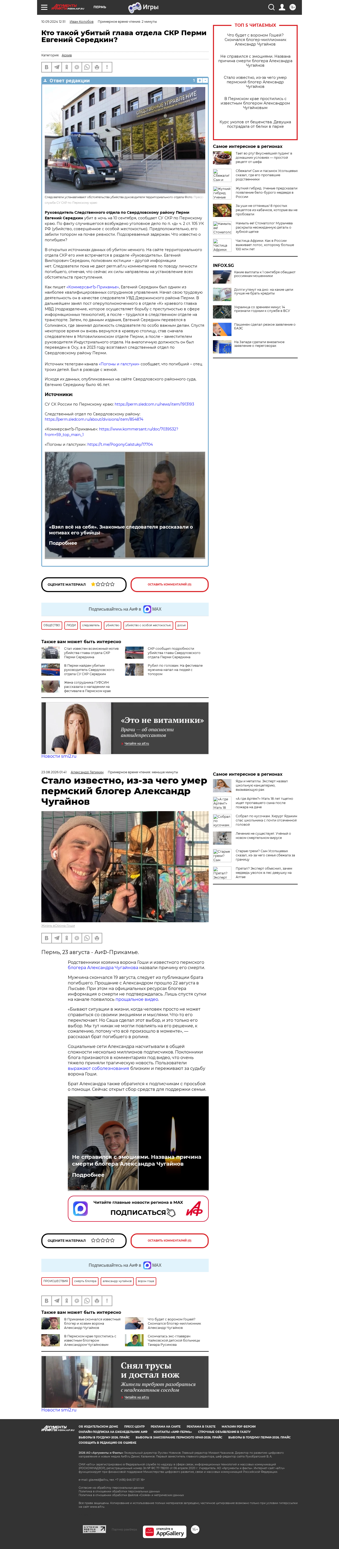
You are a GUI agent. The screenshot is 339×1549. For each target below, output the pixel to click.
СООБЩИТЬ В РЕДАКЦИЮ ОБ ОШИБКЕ (107, 1442)
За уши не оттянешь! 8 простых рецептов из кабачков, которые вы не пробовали (266, 210)
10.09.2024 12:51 (53, 22)
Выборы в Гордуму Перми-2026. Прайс (259, 1437)
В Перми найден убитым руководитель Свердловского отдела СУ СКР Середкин (89, 670)
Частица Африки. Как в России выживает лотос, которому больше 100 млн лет (265, 245)
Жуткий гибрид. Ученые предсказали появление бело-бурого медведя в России (266, 192)
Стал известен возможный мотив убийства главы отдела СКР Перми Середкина (91, 653)
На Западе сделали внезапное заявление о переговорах (259, 344)
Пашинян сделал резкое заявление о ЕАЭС (265, 326)
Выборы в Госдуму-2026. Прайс (104, 1437)
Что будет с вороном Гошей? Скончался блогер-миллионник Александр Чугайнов (255, 40)
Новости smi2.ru (59, 756)
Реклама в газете (201, 1426)
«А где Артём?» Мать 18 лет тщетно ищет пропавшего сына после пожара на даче (264, 803)
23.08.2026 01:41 (53, 772)
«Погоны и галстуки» (119, 364)
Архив (67, 55)
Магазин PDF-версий (239, 1426)
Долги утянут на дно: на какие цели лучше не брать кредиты (263, 291)
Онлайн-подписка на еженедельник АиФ (113, 1432)
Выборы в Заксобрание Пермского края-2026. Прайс (179, 1437)
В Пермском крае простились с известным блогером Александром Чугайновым (255, 103)
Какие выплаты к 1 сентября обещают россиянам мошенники (265, 274)
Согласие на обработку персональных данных (111, 1487)
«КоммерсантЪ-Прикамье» (92, 287)
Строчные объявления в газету (224, 1432)
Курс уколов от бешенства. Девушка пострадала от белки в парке (255, 124)
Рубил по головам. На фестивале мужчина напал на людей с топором (175, 670)
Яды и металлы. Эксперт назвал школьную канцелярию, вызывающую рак (262, 785)
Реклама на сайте (166, 1426)
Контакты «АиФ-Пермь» (173, 1432)
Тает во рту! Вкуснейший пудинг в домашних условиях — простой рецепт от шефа (264, 157)
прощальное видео (136, 999)
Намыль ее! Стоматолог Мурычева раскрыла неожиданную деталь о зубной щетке (264, 227)
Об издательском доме (98, 1426)
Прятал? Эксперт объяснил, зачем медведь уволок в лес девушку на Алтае (264, 872)
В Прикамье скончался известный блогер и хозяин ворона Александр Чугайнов (92, 1323)
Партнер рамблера (124, 1529)
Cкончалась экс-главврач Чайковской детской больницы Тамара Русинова (174, 1340)
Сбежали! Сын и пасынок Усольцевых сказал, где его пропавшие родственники (267, 175)
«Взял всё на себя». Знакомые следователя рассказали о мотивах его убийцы (121, 530)
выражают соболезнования (98, 1068)
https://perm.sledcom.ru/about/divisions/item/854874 (94, 419)
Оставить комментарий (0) (169, 584)
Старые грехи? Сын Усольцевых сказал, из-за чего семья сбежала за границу (265, 855)
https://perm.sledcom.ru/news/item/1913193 (154, 404)
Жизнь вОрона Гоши (58, 926)
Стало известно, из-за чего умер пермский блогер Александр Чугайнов (255, 82)
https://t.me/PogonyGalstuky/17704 (120, 444)
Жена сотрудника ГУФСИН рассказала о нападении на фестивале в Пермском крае (87, 686)
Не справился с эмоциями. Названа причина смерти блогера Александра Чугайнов (255, 61)
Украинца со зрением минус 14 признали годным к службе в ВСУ (262, 309)
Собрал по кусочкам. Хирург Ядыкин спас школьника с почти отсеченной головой (266, 820)
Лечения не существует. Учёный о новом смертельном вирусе (263, 836)
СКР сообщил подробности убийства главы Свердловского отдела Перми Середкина (174, 653)
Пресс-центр (134, 1426)
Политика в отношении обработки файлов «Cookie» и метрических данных (131, 1495)
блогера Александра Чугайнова (103, 967)
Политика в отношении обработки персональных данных (119, 1491)
